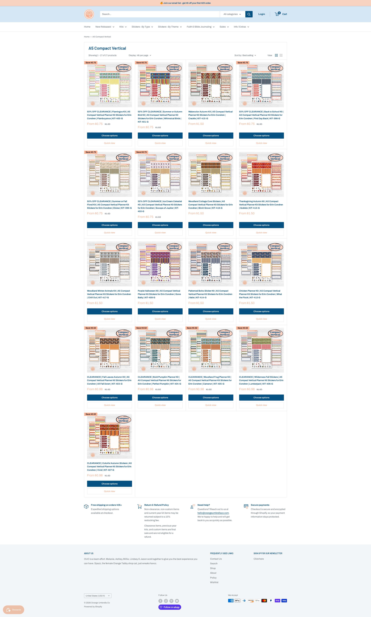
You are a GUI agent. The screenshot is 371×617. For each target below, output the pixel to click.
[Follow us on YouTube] (177, 601)
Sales (223, 26)
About (213, 573)
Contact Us (216, 559)
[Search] (249, 14)
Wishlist (214, 582)
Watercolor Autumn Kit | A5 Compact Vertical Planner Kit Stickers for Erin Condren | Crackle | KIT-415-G (210, 115)
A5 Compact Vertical (101, 37)
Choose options (110, 135)
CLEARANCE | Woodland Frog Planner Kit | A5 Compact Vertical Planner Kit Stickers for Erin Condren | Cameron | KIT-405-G (210, 380)
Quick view (109, 143)
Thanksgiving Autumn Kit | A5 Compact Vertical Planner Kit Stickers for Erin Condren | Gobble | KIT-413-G (261, 204)
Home (87, 26)
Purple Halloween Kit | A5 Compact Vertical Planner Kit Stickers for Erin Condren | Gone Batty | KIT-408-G (159, 294)
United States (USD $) (95, 596)
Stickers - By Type (141, 26)
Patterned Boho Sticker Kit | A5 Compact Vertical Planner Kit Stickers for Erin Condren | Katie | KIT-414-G (210, 294)
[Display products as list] (281, 55)
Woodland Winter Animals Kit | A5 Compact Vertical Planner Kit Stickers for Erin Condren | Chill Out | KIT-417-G (109, 294)
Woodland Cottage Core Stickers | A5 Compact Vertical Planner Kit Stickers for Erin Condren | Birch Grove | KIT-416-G (210, 204)
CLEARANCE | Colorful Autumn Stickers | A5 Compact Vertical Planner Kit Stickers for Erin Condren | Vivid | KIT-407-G (109, 466)
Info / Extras (240, 26)
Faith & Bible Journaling (199, 26)
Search (214, 563)
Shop (213, 568)
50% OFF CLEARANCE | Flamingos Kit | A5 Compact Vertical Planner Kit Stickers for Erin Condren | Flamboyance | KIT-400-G (109, 115)
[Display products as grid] (276, 55)
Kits (121, 26)
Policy (213, 577)
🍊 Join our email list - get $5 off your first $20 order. (185, 3)
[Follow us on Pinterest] (171, 601)
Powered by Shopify (93, 607)
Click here (259, 559)
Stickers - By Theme (168, 26)
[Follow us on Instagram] (166, 601)
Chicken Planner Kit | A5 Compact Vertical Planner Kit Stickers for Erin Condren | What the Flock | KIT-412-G (260, 294)
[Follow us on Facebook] (160, 601)
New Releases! (103, 26)
